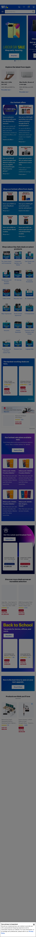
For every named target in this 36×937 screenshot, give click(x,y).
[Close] (34, 924)
